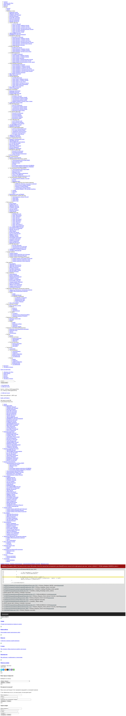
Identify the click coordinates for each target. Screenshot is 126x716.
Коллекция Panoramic (17, 152)
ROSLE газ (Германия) (15, 279)
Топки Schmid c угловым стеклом (20, 56)
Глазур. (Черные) (19, 301)
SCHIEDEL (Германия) (21, 297)
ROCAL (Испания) (14, 144)
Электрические (16, 310)
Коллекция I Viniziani (17, 117)
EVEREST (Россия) (14, 207)
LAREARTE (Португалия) (15, 102)
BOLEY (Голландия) (14, 155)
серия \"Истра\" (16, 217)
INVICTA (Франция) (14, 18)
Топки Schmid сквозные (18, 58)
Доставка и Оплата (8, 367)
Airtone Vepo (15, 200)
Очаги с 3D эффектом (17, 174)
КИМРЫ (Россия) (16, 213)
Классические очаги (17, 161)
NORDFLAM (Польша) (15, 14)
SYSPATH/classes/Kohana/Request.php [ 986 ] (16, 597)
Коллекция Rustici (16, 114)
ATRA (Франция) (13, 75)
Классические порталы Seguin (19, 109)
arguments (60, 585)
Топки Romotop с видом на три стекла (21, 51)
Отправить (3, 701)
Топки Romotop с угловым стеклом (21, 50)
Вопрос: (3, 710)
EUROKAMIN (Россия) (15, 93)
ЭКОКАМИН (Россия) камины (17, 141)
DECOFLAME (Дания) (15, 270)
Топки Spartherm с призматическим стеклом (23, 69)
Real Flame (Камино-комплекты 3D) (21, 176)
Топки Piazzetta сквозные (18, 45)
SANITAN (14, 352)
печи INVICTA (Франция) (15, 228)
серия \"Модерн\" (16, 221)
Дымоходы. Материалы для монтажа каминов (20, 289)
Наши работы (7, 4)
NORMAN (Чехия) (14, 278)
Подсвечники (12, 333)
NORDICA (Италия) (14, 240)
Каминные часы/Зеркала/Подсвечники (19, 329)
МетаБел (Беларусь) (14, 21)
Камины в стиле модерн (18, 123)
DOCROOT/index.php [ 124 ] (11, 610)
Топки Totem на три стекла (19, 81)
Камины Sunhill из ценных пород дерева (22, 101)
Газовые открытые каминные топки (21, 259)
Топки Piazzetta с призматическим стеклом (22, 42)
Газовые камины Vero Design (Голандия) (22, 258)
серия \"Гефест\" (16, 223)
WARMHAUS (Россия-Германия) (17, 34)
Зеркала (11, 331)
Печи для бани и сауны (15, 305)
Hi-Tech (14, 164)
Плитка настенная (16, 338)
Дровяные (14, 309)
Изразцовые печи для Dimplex (16, 194)
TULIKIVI (14, 313)
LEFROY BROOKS (17, 354)
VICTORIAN (15, 344)
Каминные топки (13, 12)
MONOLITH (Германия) (15, 276)
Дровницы (15, 325)
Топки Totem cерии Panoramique (20, 84)
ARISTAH (14, 340)
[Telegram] (9, 670)
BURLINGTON (16, 355)
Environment (5, 614)
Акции (8, 9)
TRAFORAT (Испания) (15, 145)
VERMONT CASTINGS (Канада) (17, 249)
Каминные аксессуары (15, 318)
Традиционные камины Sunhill (20, 98)
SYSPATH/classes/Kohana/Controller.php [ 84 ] (16, 590)
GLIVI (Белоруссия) (17, 121)
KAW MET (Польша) (14, 17)
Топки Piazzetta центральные (19, 153)
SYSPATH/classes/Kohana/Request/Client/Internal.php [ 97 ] (19, 594)
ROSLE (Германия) (14, 275)
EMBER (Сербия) (13, 234)
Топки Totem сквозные (18, 85)
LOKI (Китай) (12, 211)
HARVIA (14, 308)
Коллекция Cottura (16, 118)
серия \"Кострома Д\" (17, 224)
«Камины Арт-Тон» (8, 3)
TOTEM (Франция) (17, 77)
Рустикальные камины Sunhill (19, 97)
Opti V (13, 193)
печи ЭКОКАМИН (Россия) (16, 227)
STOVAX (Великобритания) (19, 128)
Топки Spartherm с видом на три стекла (22, 68)
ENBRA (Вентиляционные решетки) (18, 291)
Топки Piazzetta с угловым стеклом (20, 39)
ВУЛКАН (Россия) (16, 295)
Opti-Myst (14, 191)
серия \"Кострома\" (17, 219)
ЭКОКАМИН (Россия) (15, 33)
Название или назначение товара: (9, 699)
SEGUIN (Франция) (14, 20)
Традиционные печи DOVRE (19, 246)
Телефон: (3, 713)
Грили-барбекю (13, 274)
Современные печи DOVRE (19, 248)
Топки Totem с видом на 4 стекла (20, 83)
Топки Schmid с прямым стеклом (20, 55)
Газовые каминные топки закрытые (21, 261)
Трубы (13, 293)
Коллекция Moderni (17, 115)
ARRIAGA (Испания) (14, 135)
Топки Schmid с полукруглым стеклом (21, 60)
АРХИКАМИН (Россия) (15, 124)
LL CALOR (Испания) (14, 143)
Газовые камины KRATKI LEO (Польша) (19, 254)
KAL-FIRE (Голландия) (15, 86)
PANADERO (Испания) (15, 237)
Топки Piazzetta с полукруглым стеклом (22, 43)
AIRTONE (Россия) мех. (15, 265)
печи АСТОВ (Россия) (14, 233)
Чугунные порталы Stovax (18, 130)
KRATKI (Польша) (14, 16)
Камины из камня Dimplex (21, 186)
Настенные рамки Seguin (18, 110)
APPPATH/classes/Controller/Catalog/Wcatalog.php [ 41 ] (19, 589)
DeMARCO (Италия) (14, 126)
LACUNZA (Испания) (14, 238)
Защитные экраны (16, 326)
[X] (7, 670)
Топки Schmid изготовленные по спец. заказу (23, 62)
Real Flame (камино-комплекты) (20, 173)
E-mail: (2, 698)
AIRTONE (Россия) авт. (15, 266)
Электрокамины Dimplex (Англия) (20, 178)
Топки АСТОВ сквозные (18, 30)
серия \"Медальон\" (17, 215)
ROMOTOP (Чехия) (17, 47)
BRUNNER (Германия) (15, 73)
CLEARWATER (16, 356)
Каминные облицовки (14, 90)
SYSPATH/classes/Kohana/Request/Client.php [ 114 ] (18, 596)
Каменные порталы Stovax (18, 132)
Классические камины (17, 122)
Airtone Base (15, 198)
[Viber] (12, 670)
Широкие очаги (16, 162)
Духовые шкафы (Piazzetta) (16, 282)
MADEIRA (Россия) (14, 92)
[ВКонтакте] (3, 670)
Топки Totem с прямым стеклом (20, 79)
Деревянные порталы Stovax (19, 131)
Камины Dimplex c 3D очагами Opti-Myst (25, 189)
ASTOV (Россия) (16, 24)
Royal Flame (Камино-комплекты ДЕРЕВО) (23, 166)
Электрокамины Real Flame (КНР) (20, 169)
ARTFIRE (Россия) (14, 140)
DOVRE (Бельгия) (16, 245)
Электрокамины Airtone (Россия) (20, 196)
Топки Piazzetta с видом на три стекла (21, 41)
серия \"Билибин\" (16, 220)
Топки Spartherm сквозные (18, 72)
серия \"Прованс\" (16, 216)
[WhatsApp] (14, 670)
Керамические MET (20, 300)
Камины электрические (15, 157)
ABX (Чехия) (12, 231)
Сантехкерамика (16, 351)
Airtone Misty (15, 199)
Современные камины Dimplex (23, 187)
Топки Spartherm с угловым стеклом (21, 67)
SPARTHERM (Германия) (18, 64)
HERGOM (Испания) (14, 242)
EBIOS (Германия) (14, 267)
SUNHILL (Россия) (17, 96)
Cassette (14, 190)
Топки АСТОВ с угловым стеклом (20, 26)
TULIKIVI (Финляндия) (15, 250)
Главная (5, 1)
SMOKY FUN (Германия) (15, 284)
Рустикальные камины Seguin (19, 106)
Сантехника (12, 348)
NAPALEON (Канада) (14, 287)
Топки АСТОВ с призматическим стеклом (22, 29)
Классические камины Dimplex (23, 185)
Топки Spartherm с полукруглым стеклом (22, 71)
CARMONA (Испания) (15, 136)
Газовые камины (13, 253)
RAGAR (11, 320)
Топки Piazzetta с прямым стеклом (20, 38)
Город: (2, 696)
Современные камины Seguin (19, 107)
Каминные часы (13, 330)
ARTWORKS (15, 339)
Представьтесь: (4, 695)
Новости (6, 5)
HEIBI (13, 322)
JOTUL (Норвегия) (14, 88)
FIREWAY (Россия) (14, 13)
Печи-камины (12, 203)
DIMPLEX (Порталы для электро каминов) (26, 183)
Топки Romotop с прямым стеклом (20, 49)
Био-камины (12, 263)
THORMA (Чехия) (13, 236)
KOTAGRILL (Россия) (14, 280)
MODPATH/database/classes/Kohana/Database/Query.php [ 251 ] (21, 585)
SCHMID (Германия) (17, 54)
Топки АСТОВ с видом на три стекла (21, 28)
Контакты (6, 365)
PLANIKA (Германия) (14, 268)
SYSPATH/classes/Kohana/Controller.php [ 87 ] (16, 601)
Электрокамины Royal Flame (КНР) (21, 160)
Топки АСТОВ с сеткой (18, 32)
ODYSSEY (15, 346)
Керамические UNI (20, 299)
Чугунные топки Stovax (18, 134)
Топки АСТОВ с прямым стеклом (20, 25)
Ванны (14, 359)
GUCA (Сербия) (13, 208)
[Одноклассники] (5, 670)
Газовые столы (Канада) (15, 286)
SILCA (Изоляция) (14, 303)
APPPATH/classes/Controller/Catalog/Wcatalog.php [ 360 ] (19, 587)
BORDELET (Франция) (15, 148)
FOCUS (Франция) (14, 147)
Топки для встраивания (18, 225)
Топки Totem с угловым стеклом (20, 80)
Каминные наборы (17, 323)
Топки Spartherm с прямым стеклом (21, 66)
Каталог (8, 8)
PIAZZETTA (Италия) (17, 37)
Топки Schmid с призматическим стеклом (22, 59)
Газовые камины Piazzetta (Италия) (18, 255)
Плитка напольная (16, 343)
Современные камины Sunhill (19, 100)
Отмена (8, 682)
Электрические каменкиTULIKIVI (21, 314)
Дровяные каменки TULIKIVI (19, 316)
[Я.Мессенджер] (1, 670)
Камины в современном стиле (16, 139)
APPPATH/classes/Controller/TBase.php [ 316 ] (16, 599)
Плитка (11, 335)
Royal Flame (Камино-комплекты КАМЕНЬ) (23, 165)
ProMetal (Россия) (13, 204)
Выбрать (3, 682)
